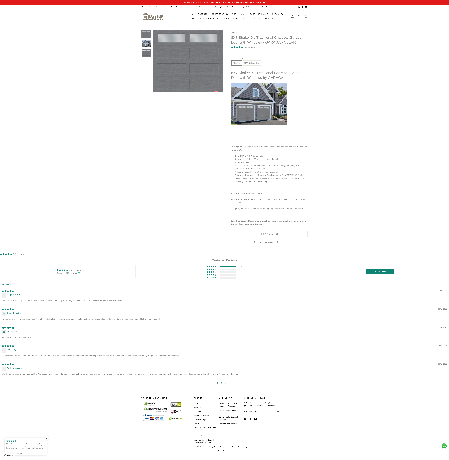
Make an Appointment (183, 7)
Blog (257, 7)
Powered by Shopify (224, 451)
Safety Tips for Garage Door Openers (230, 418)
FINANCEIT (266, 7)
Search (196, 424)
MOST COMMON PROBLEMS (205, 18)
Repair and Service (201, 415)
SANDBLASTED (251, 63)
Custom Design (155, 7)
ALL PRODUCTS (200, 14)
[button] (237, 47)
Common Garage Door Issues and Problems (228, 404)
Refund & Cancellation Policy (205, 428)
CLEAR (236, 63)
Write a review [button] (380, 272)
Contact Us (168, 7)
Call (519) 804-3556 (263, 18)
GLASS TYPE (238, 58)
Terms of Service (200, 436)
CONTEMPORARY (220, 14)
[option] (224, 2)
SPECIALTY (277, 14)
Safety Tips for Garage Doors (228, 411)
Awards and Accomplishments (217, 7)
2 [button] (221, 383)
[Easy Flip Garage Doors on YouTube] (255, 419)
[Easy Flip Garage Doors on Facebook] (250, 419)
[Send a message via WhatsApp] (444, 445)
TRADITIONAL (239, 14)
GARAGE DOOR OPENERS (236, 18)
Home (143, 7)
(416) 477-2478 (242, 209)
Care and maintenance (228, 424)
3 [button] (225, 383)
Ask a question (269, 234)
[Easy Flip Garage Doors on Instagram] (245, 419)
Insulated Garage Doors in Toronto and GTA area (204, 441)
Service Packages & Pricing (242, 7)
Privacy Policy (199, 432)
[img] (8, 291)
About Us (198, 7)
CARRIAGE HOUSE (259, 14)
